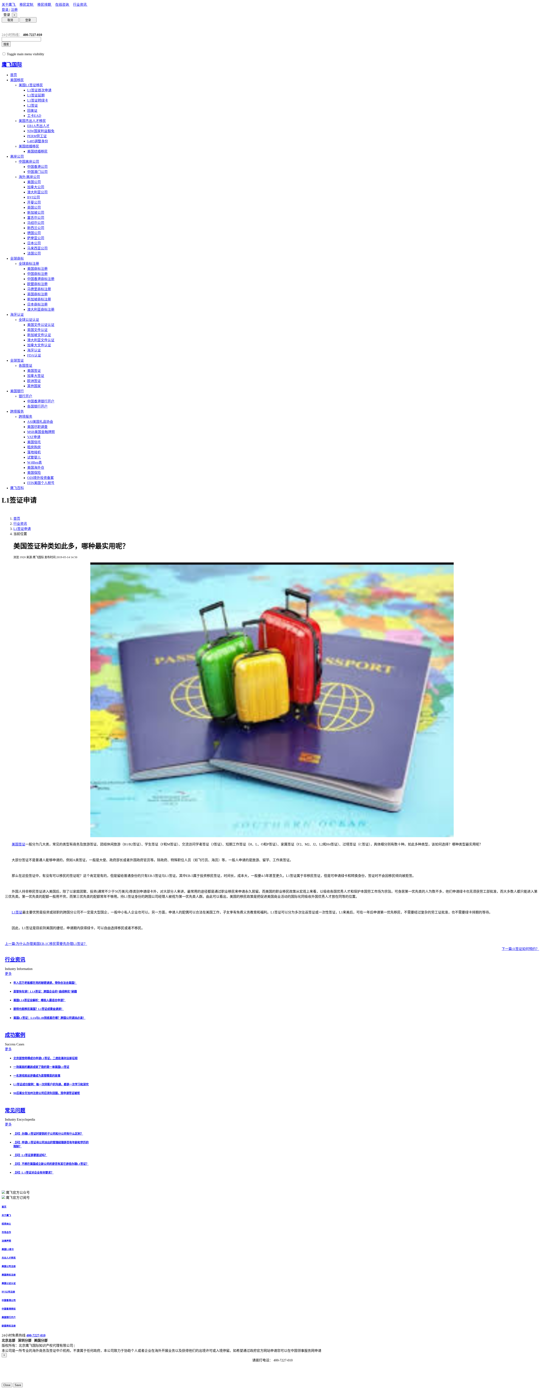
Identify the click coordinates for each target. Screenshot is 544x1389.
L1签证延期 (36, 95)
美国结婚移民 (29, 146)
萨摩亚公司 (35, 238)
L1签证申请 (22, 529)
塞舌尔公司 (35, 217)
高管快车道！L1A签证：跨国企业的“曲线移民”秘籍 (45, 991)
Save (18, 1385)
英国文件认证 (37, 330)
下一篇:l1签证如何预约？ (520, 949)
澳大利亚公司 (37, 192)
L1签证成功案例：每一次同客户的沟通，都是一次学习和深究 (51, 1084)
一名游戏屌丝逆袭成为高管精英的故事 (36, 1075)
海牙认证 (17, 314)
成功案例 (15, 1035)
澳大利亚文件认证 (40, 340)
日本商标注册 (37, 304)
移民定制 (27, 4)
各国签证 (25, 365)
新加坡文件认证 (39, 335)
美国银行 (17, 391)
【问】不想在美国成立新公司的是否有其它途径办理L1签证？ (51, 1163)
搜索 (6, 44)
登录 (5, 9)
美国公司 (34, 182)
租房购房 (34, 447)
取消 (10, 20)
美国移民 (17, 80)
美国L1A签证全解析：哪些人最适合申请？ (39, 1000)
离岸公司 (17, 156)
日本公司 (34, 243)
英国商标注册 (37, 294)
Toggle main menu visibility (25, 54)
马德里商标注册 (39, 289)
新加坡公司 (35, 212)
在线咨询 (62, 4)
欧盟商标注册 (37, 284)
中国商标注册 (37, 274)
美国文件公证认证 (40, 325)
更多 (8, 974)
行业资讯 (80, 4)
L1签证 (17, 912)
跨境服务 (17, 411)
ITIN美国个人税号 (40, 483)
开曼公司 (34, 202)
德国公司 (34, 233)
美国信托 (34, 442)
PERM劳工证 (37, 136)
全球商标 (17, 258)
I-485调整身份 (37, 141)
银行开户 (25, 396)
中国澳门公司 (37, 172)
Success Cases (15, 1044)
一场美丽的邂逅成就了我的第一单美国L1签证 (41, 1067)
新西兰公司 (35, 228)
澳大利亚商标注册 (40, 309)
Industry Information (19, 969)
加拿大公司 (35, 187)
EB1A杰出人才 (38, 126)
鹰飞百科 (17, 488)
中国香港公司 (37, 166)
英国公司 (34, 207)
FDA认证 (34, 355)
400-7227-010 (35, 1335)
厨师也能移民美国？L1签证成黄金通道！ (38, 1009)
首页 (13, 75)
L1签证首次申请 (39, 90)
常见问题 (15, 1110)
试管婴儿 (34, 457)
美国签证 (34, 370)
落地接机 (34, 452)
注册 (14, 9)
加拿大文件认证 (39, 345)
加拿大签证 (35, 376)
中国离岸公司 (29, 161)
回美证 (32, 110)
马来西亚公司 (37, 248)
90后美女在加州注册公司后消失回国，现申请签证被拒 (46, 1093)
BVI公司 (33, 197)
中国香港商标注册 (40, 279)
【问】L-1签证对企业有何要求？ (33, 1172)
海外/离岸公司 (29, 177)
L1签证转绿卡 (37, 100)
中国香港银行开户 (40, 401)
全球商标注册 (29, 263)
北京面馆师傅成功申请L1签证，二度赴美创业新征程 (45, 1058)
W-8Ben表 (34, 462)
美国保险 (34, 472)
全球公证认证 (29, 319)
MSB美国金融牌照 (41, 432)
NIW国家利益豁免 (40, 131)
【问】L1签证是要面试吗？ (30, 1155)
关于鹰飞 (9, 4)
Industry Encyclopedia (20, 1119)
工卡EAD (34, 116)
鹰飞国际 (12, 64)
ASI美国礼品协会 (40, 421)
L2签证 (32, 105)
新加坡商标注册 (39, 299)
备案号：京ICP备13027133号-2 (98, 1345)
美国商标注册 (37, 268)
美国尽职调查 (37, 427)
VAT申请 (33, 437)
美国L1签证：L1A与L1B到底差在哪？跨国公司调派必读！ (49, 1017)
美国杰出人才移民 (32, 121)
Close (6, 1385)
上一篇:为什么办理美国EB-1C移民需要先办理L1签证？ (46, 944)
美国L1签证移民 (31, 85)
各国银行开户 (37, 406)
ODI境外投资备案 (40, 478)
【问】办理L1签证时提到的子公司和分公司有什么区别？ (48, 1133)
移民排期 (44, 4)
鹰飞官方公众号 (18, 1192)
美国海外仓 (35, 467)
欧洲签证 (34, 381)
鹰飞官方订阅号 (18, 1197)
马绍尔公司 (35, 223)
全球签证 (17, 360)
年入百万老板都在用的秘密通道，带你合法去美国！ (45, 982)
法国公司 (34, 253)
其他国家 (34, 386)
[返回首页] (5, 28)
